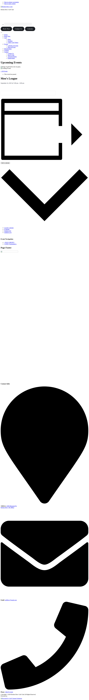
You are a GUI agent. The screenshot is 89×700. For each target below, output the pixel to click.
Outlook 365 (7, 231)
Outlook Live (8, 232)
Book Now (6, 29)
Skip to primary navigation (11, 2)
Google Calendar (9, 228)
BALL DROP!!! (9, 242)
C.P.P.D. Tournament (10, 244)
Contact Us (18, 29)
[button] (5, 38)
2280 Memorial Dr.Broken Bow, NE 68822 (9, 506)
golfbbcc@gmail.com (11, 600)
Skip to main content (9, 3)
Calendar (30, 29)
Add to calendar (5, 163)
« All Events (4, 71)
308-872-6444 (9, 692)
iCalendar (6, 229)
